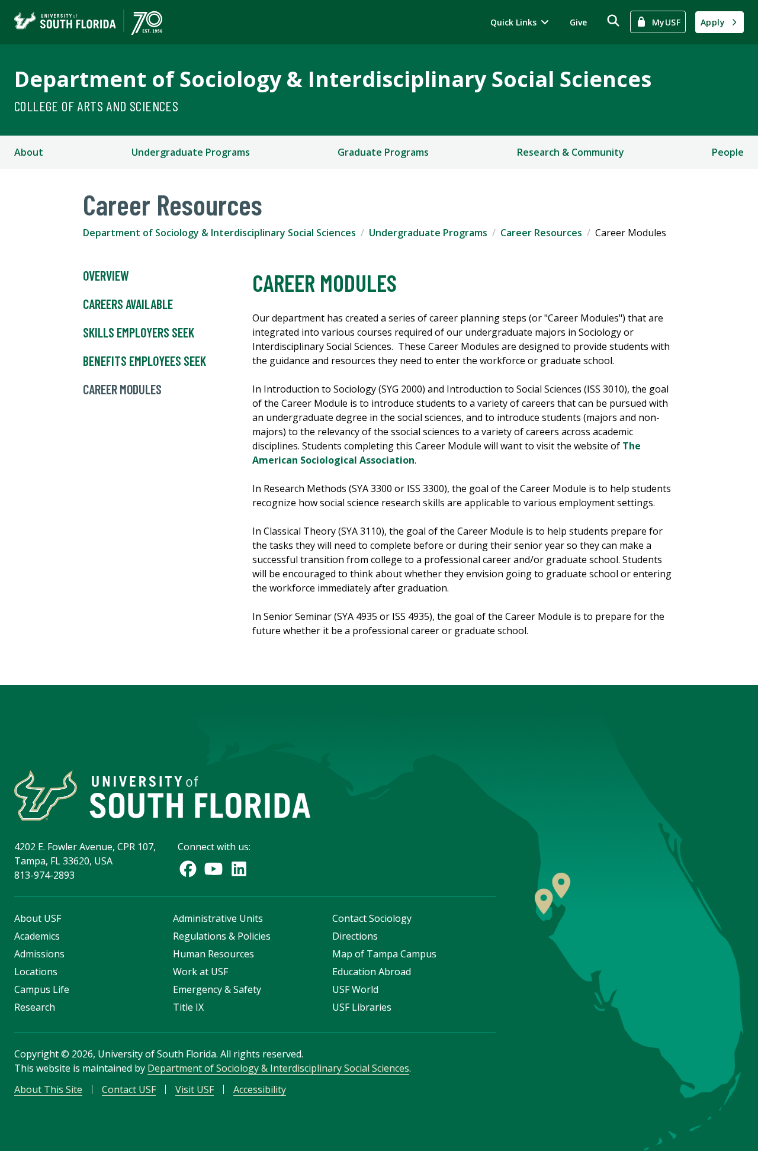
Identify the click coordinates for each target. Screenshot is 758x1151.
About (28, 152)
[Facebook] (188, 869)
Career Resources (541, 232)
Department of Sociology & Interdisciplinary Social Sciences (332, 79)
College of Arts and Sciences (96, 105)
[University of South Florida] (162, 795)
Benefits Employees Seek (144, 360)
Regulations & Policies (222, 936)
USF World (355, 989)
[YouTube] (213, 869)
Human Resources (213, 953)
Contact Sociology (372, 918)
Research (34, 1007)
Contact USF (129, 1089)
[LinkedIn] (239, 869)
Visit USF (194, 1089)
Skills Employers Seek (138, 332)
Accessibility (259, 1089)
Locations (35, 971)
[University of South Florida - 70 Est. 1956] (88, 22)
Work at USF (200, 971)
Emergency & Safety (217, 989)
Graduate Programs (383, 152)
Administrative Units (218, 918)
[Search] (613, 20)
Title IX (188, 1007)
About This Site (48, 1089)
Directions (355, 936)
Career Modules (122, 389)
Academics (37, 936)
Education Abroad (371, 971)
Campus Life (41, 989)
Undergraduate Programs (190, 152)
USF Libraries (361, 1007)
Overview (106, 275)
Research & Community (570, 152)
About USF (37, 918)
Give (578, 22)
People (728, 152)
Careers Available (128, 304)
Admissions (39, 953)
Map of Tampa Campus (384, 953)
